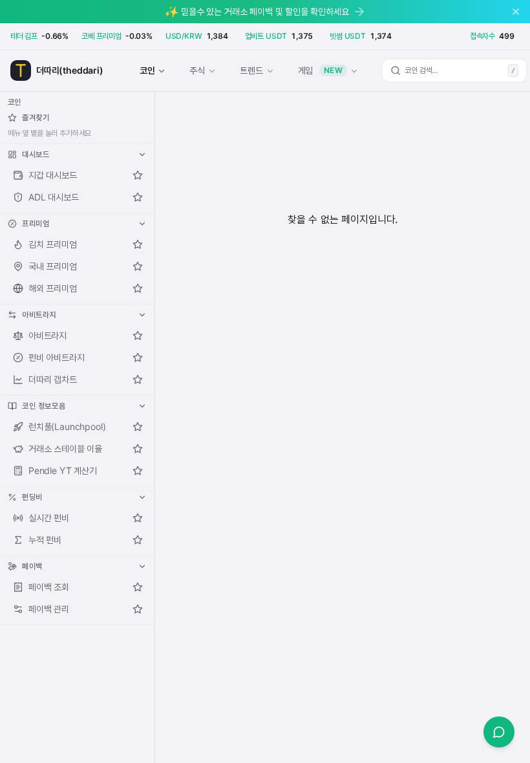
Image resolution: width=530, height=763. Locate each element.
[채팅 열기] (498, 731)
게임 (320, 70)
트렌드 (251, 70)
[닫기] (516, 12)
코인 (147, 70)
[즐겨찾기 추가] (138, 175)
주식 (197, 70)
